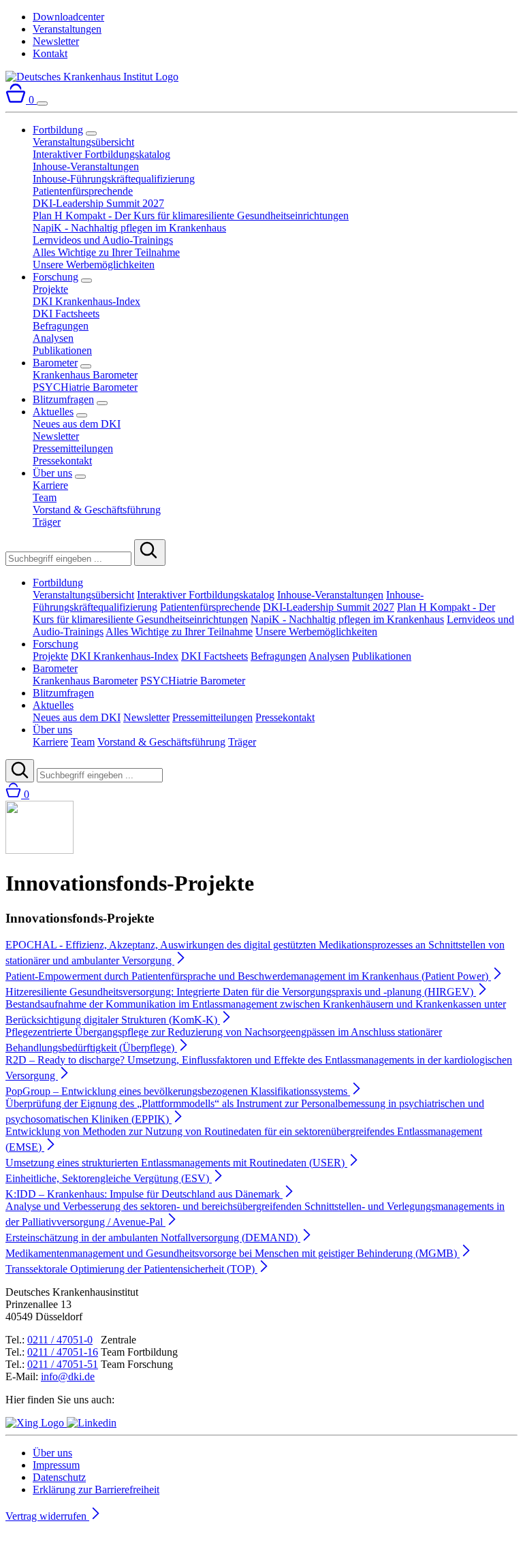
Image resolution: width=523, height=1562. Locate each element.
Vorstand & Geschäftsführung (97, 509)
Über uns (52, 473)
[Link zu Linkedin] (91, 1423)
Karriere (50, 485)
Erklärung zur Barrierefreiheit (96, 1489)
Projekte (50, 289)
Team (45, 497)
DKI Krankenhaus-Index (86, 301)
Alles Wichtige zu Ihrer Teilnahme (106, 252)
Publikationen (62, 350)
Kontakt (50, 53)
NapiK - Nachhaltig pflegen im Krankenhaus (129, 228)
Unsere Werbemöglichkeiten (94, 264)
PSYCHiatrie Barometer (85, 387)
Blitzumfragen (63, 399)
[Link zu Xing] (36, 1423)
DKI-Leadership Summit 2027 (98, 203)
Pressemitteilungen (73, 448)
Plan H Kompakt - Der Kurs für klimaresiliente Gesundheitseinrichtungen (191, 215)
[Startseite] (91, 76)
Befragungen (61, 326)
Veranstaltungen (67, 29)
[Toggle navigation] (42, 103)
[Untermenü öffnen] (91, 133)
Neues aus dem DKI (77, 424)
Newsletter (56, 41)
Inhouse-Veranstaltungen (86, 166)
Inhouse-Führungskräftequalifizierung (114, 179)
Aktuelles (53, 411)
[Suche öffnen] (19, 770)
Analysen (53, 338)
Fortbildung (58, 130)
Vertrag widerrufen (47, 1516)
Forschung (55, 277)
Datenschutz (59, 1477)
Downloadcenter (68, 16)
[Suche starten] (149, 552)
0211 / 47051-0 (60, 1339)
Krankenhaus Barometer (85, 375)
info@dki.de (68, 1376)
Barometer (55, 362)
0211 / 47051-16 (62, 1352)
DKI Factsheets (66, 313)
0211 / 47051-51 (62, 1364)
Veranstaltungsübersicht (83, 142)
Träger (47, 522)
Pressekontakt (62, 460)
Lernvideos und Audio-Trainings (103, 240)
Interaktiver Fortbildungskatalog (101, 154)
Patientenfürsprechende (83, 191)
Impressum (56, 1465)
